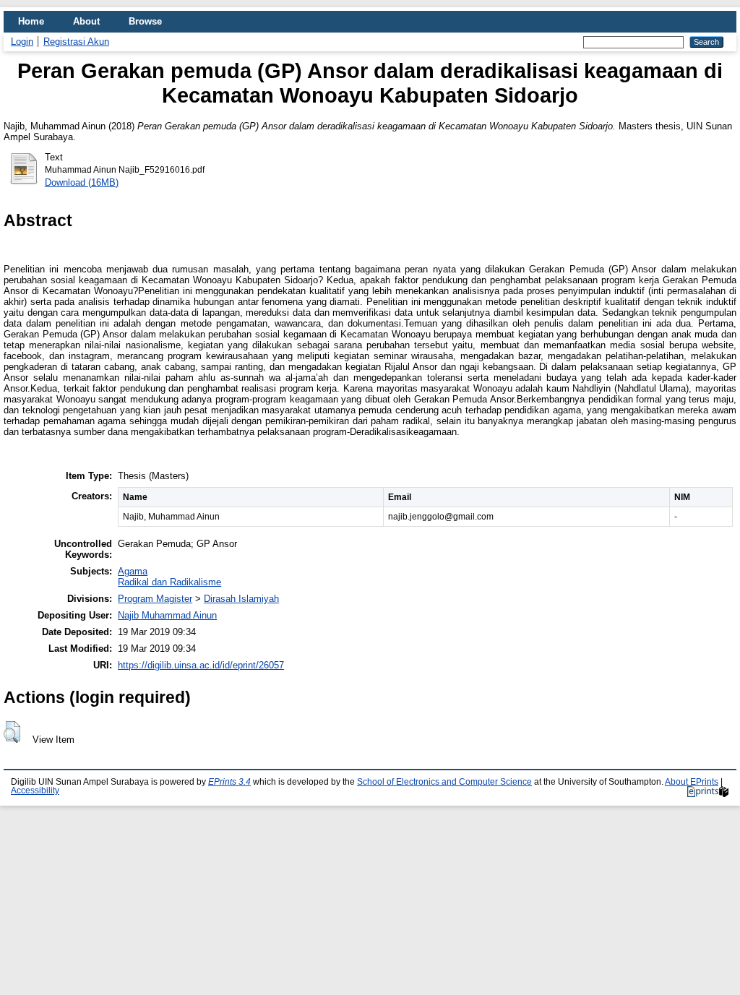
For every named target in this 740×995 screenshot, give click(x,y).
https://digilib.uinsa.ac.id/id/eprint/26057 (201, 665)
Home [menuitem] (31, 21)
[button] (12, 732)
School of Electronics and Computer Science (444, 782)
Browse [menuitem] (145, 21)
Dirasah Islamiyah (241, 598)
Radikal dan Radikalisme (169, 582)
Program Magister (155, 598)
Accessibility (35, 790)
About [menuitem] (86, 21)
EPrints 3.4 (229, 782)
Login (22, 41)
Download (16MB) (82, 182)
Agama (132, 571)
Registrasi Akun (76, 41)
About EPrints (691, 782)
